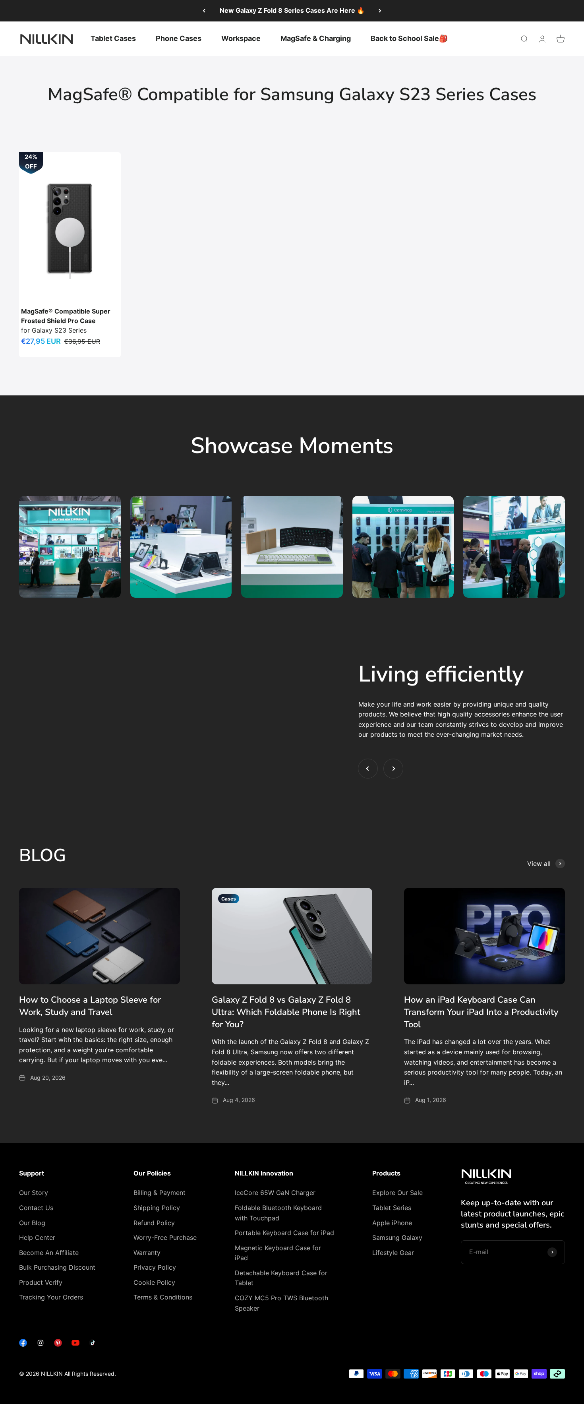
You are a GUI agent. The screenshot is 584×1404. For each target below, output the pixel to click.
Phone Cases (178, 38)
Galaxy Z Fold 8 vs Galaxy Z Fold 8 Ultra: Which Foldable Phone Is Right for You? (286, 1012)
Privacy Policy (154, 1267)
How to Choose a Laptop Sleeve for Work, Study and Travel (90, 1006)
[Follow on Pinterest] (58, 1344)
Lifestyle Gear (393, 1253)
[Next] (380, 11)
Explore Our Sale (397, 1193)
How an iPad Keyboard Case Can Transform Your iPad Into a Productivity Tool (481, 1012)
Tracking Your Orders (51, 1297)
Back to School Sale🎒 (409, 38)
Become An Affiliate (49, 1253)
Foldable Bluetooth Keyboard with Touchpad (278, 1213)
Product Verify (40, 1282)
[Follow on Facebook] (23, 1344)
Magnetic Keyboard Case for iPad (278, 1253)
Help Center (37, 1237)
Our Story (33, 1193)
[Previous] (204, 11)
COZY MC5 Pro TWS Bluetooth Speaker (281, 1303)
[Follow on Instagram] (40, 1344)
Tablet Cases (113, 38)
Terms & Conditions (162, 1297)
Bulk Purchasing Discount (57, 1267)
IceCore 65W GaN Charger (275, 1193)
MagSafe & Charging (315, 38)
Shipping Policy (156, 1208)
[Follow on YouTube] (75, 1344)
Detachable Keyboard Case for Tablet (281, 1278)
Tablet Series (391, 1208)
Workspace (241, 38)
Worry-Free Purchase (165, 1237)
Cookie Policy (154, 1282)
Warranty (147, 1253)
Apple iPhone (392, 1223)
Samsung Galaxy (397, 1237)
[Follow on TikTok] (93, 1344)
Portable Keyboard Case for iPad (284, 1233)
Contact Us (36, 1208)
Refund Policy (154, 1223)
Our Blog (32, 1223)
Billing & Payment (159, 1193)
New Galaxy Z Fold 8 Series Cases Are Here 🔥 (292, 10)
